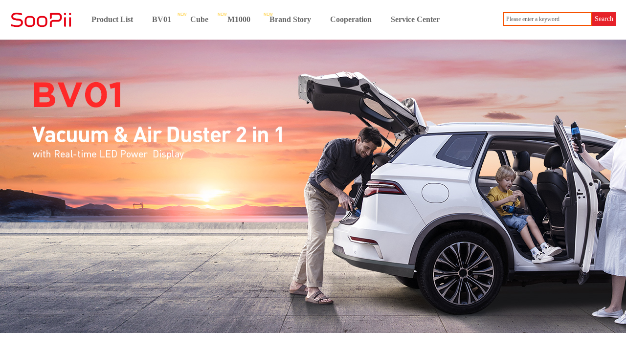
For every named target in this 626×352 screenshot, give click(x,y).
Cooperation (351, 19)
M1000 (238, 19)
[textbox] (547, 19)
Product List (112, 19)
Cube (199, 19)
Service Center (415, 19)
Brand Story (290, 19)
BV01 (161, 19)
